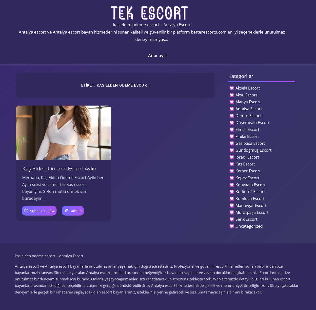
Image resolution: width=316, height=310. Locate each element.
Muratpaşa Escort (252, 212)
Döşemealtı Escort (253, 122)
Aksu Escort (246, 95)
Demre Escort (248, 115)
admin (76, 210)
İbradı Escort (247, 157)
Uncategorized (249, 226)
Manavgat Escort (251, 205)
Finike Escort (247, 136)
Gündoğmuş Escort (254, 150)
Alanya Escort (248, 102)
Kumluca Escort (250, 198)
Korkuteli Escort (250, 191)
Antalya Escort (249, 108)
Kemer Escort (248, 171)
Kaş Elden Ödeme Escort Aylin (59, 169)
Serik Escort (246, 219)
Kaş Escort (245, 164)
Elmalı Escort (247, 129)
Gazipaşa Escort (250, 143)
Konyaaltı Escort (251, 184)
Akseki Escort (248, 88)
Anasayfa (158, 55)
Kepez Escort (247, 178)
